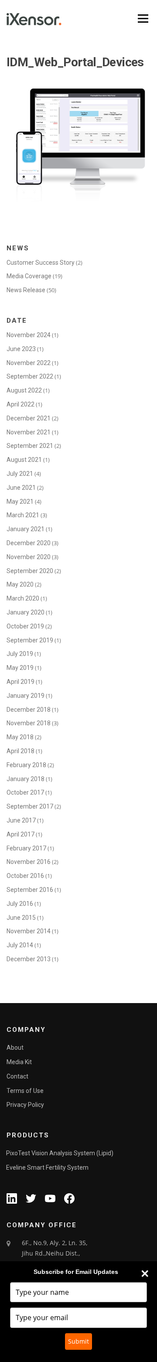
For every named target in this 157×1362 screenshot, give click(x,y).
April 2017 (20, 834)
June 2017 (21, 820)
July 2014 (20, 945)
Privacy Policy (25, 1104)
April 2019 (20, 681)
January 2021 (25, 529)
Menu (142, 18)
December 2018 (29, 709)
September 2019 (30, 640)
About (15, 1047)
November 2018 (29, 723)
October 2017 (25, 792)
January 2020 (25, 612)
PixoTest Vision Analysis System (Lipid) (59, 1153)
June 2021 (21, 487)
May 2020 (20, 584)
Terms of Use (25, 1090)
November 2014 (29, 931)
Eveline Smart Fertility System (47, 1167)
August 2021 (24, 459)
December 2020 (29, 542)
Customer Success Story (41, 262)
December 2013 (29, 959)
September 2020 (30, 570)
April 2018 (20, 751)
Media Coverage (29, 276)
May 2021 (20, 501)
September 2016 (30, 889)
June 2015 (21, 917)
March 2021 (23, 515)
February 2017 (26, 848)
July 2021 (20, 473)
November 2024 (29, 334)
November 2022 (29, 362)
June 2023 (21, 348)
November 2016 (29, 861)
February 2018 (26, 764)
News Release (26, 290)
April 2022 (20, 404)
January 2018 (25, 778)
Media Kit (19, 1061)
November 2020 (29, 556)
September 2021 (30, 445)
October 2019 (25, 626)
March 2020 (23, 598)
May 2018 (20, 737)
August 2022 (24, 390)
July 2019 (20, 653)
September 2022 (30, 376)
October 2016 (25, 875)
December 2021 (29, 418)
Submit (78, 1341)
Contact (17, 1076)
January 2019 (25, 695)
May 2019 (20, 667)
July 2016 (20, 903)
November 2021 (29, 432)
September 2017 (30, 806)
